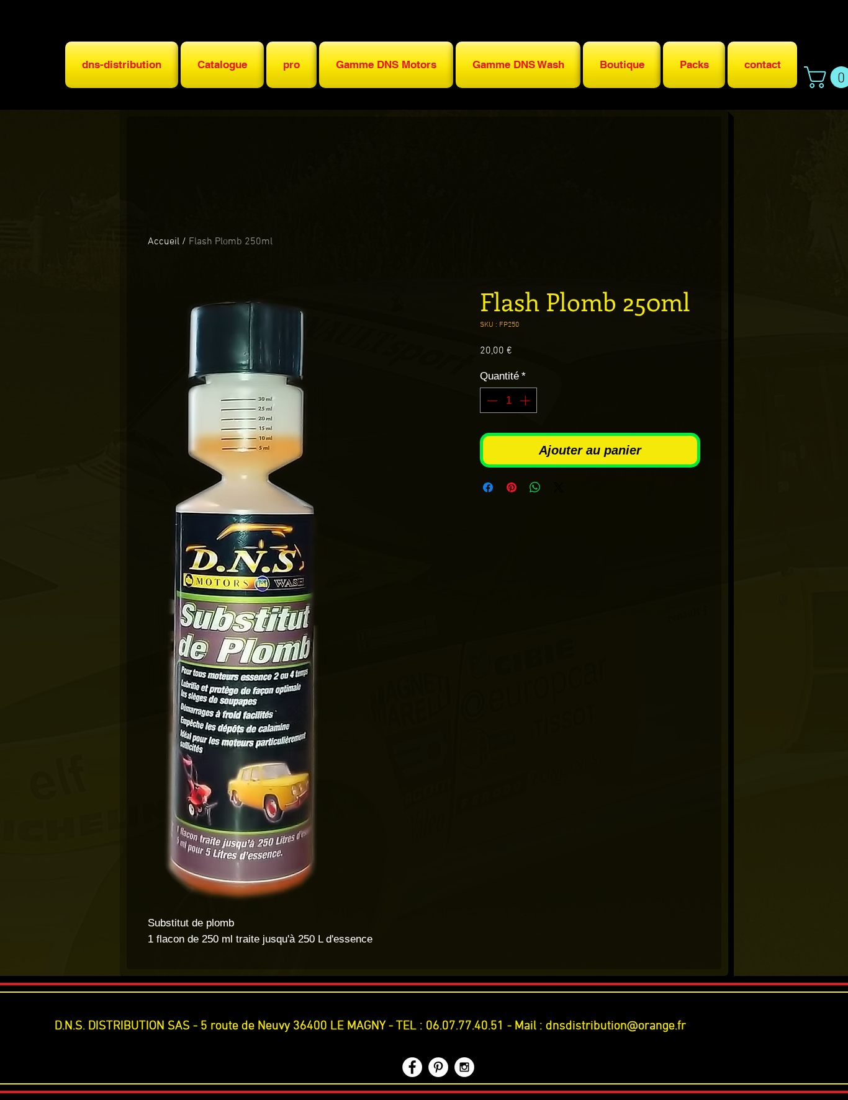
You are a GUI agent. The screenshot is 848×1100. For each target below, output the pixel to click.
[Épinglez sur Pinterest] (511, 487)
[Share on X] (558, 487)
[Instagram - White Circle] (464, 1067)
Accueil (163, 242)
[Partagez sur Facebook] (487, 487)
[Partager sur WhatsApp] (535, 487)
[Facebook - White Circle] (412, 1067)
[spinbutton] (508, 400)
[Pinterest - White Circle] (438, 1067)
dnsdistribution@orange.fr (616, 1026)
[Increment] (526, 400)
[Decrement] (491, 400)
